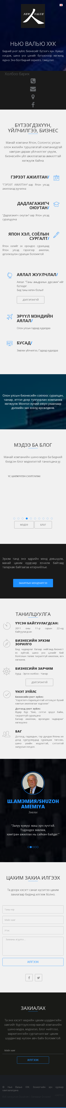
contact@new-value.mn (33, 89)
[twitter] (38, 977)
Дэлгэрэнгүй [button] (31, 299)
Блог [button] (43, 524)
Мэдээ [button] (24, 524)
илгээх (33, 962)
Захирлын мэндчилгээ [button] (33, 583)
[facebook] (29, 977)
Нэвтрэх (59, 1095)
